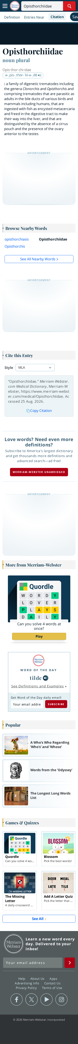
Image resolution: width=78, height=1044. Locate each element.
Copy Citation (41, 410)
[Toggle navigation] (5, 6)
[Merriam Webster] (38, 660)
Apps (54, 978)
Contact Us (53, 983)
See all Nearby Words (37, 259)
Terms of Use (52, 988)
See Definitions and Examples (37, 686)
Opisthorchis (15, 246)
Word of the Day (38, 670)
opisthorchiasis (17, 239)
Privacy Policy (27, 988)
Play (39, 636)
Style (9, 367)
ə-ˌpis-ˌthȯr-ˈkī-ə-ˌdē (21, 75)
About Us (38, 978)
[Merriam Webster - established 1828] (15, 6)
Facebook (16, 999)
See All (37, 918)
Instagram (61, 999)
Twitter (31, 999)
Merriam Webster (13, 943)
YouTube (46, 999)
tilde (36, 677)
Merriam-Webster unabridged (39, 472)
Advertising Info (27, 983)
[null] (45, 678)
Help (22, 978)
